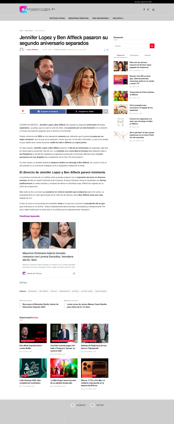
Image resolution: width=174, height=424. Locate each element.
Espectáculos (65, 291)
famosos (75, 291)
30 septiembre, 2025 (58, 354)
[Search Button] (153, 10)
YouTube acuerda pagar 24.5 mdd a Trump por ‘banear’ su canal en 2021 (62, 348)
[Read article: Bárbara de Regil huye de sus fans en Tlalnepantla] (94, 333)
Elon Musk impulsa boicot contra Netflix (31, 346)
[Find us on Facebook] (144, 9)
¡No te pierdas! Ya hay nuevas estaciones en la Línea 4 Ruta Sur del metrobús (142, 135)
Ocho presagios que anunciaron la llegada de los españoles (141, 107)
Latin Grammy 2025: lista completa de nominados (30, 381)
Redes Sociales (40, 31)
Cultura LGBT (57, 376)
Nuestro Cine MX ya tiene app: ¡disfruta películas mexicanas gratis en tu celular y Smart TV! (142, 80)
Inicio (21, 31)
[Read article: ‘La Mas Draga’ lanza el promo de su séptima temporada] (64, 368)
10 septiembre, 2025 (58, 386)
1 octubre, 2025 (26, 351)
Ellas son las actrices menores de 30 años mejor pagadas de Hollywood (140, 65)
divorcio (54, 291)
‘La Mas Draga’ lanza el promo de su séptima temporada (63, 381)
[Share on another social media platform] (105, 111)
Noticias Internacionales (63, 341)
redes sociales (100, 291)
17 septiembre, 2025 (27, 386)
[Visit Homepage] (37, 9)
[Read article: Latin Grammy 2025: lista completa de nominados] (33, 368)
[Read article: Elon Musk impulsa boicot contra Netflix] (33, 333)
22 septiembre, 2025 (89, 351)
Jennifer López (87, 291)
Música (24, 376)
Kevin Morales (33, 49)
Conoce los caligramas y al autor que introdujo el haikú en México (141, 121)
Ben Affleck (44, 291)
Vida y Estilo (29, 31)
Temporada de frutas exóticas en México (142, 93)
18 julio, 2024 (46, 49)
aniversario (32, 291)
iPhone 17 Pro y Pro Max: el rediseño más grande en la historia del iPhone (93, 383)
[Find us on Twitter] (148, 9)
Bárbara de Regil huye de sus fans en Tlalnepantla (94, 346)
